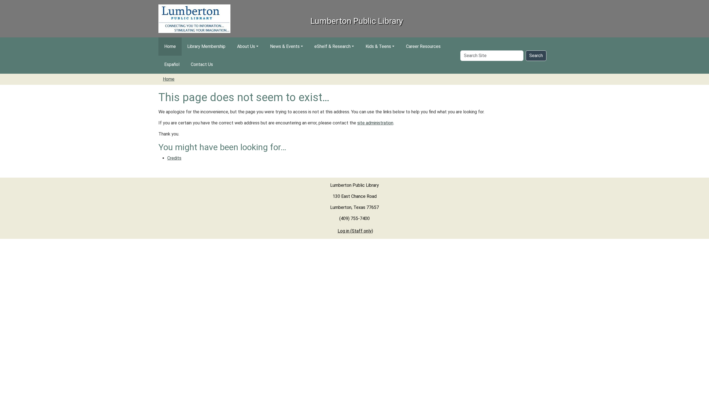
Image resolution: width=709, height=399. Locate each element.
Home (170, 46)
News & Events (285, 46)
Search (536, 55)
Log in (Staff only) (355, 231)
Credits (174, 158)
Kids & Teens (378, 46)
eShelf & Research (332, 46)
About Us (246, 46)
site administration (375, 123)
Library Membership (206, 46)
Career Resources (423, 46)
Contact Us (202, 64)
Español (171, 64)
